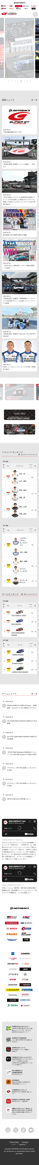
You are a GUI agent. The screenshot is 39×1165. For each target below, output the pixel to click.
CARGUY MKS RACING (20, 672)
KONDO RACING (18, 654)
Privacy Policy (14, 1142)
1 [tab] (9, 81)
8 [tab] (30, 81)
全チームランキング (30, 594)
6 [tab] (24, 81)
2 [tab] (12, 81)
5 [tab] (21, 81)
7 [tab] (27, 81)
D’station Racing (17, 663)
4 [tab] (18, 81)
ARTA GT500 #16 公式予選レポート (19, 799)
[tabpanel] (19, 26)
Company (25, 1142)
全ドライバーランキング (29, 454)
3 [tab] (15, 81)
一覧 (35, 100)
